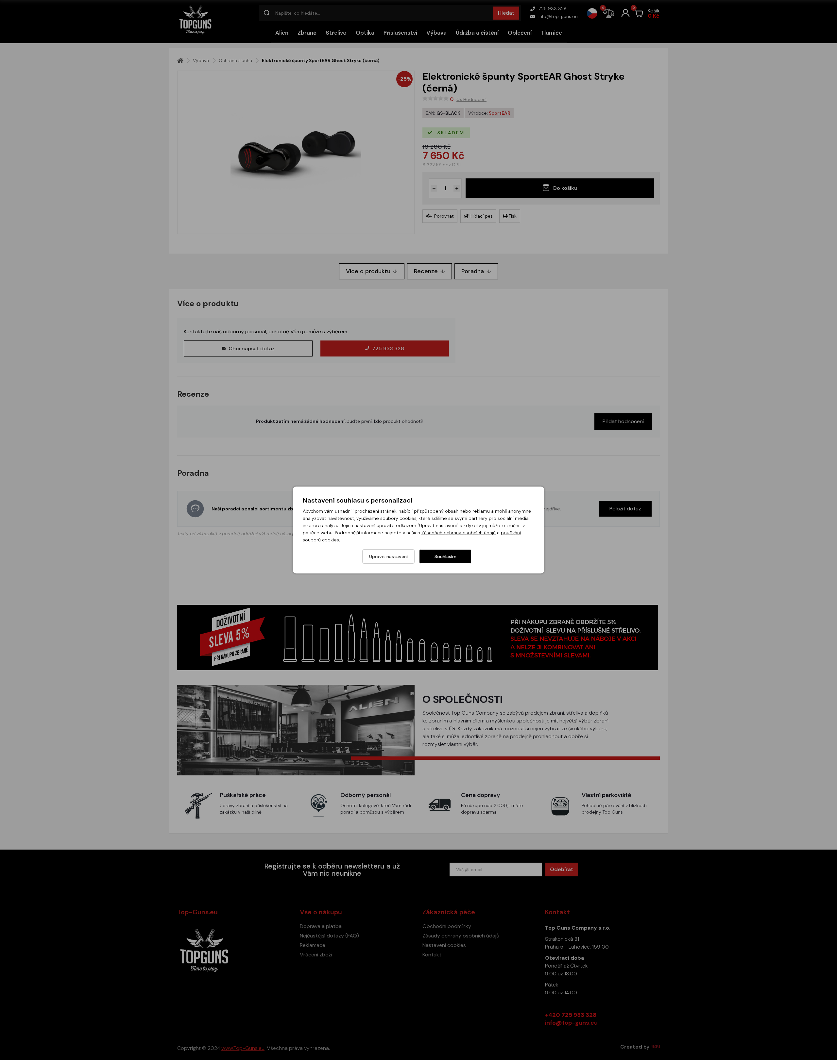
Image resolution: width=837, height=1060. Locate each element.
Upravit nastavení (388, 556)
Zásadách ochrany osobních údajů (458, 533)
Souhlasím (445, 556)
